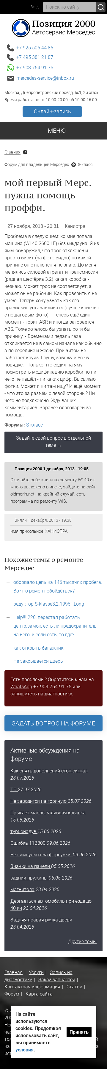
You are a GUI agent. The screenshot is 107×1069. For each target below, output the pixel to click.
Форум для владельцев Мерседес (36, 164)
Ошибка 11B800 (28, 843)
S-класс (85, 164)
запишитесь (23, 694)
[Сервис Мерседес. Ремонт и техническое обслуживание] (53, 28)
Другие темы (82, 941)
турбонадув (23, 831)
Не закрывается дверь (38, 661)
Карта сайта (39, 994)
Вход (35, 7)
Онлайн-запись (52, 111)
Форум (11, 994)
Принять (79, 1032)
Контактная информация (32, 987)
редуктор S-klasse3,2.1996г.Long (48, 604)
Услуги (36, 972)
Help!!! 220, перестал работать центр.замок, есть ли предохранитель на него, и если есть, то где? (55, 626)
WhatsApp (21, 686)
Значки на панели (30, 866)
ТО (14, 789)
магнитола (22, 889)
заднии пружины (29, 878)
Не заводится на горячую (39, 801)
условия (24, 1050)
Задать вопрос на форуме (53, 723)
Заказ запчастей (56, 979)
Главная (12, 152)
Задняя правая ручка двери (41, 920)
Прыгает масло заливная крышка (48, 813)
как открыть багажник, (38, 648)
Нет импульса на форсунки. (41, 855)
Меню (56, 130)
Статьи (74, 987)
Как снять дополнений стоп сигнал (49, 771)
